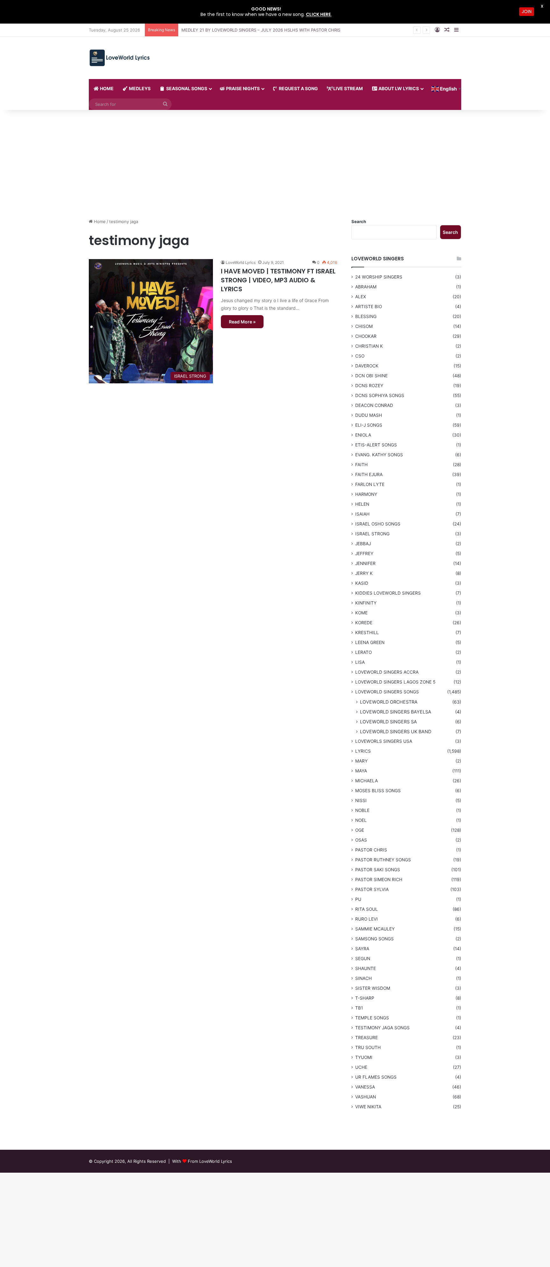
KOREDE (363, 622)
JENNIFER (365, 563)
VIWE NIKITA (368, 1106)
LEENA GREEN (369, 642)
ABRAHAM (366, 286)
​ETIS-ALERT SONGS (376, 444)
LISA (360, 662)
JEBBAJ (363, 543)
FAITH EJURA (369, 474)
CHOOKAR (366, 336)
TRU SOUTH (368, 1047)
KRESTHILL (367, 632)
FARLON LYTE (369, 484)
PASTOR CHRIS (371, 849)
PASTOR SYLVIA (372, 889)
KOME (361, 612)
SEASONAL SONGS (186, 88)
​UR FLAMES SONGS (376, 1077)
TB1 (359, 1007)
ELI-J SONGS (368, 425)
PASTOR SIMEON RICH (378, 879)
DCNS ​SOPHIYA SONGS (379, 395)
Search (358, 221)
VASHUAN (365, 1096)
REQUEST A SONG (298, 88)
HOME (106, 88)
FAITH (361, 464)
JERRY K (364, 573)
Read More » (242, 321)
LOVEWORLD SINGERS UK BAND (395, 731)
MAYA (361, 770)
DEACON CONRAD (374, 405)
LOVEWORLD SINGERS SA (388, 721)
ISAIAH (362, 514)
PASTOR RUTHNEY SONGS (383, 859)
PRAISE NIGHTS (242, 88)
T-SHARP (364, 998)
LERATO (363, 652)
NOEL (361, 820)
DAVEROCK (366, 365)
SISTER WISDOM (372, 988)
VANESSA (365, 1087)
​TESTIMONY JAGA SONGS (382, 1027)
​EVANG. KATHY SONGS (379, 454)
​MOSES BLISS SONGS (378, 790)
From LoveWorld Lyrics (210, 1161)
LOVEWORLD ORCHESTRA (389, 702)
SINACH (363, 978)
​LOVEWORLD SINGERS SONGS (387, 691)
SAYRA (362, 948)
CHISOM (364, 326)
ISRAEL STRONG (372, 533)
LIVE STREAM (347, 88)
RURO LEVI (366, 919)
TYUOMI (363, 1057)
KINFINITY (366, 602)
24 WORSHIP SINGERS (378, 276)
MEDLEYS (139, 88)
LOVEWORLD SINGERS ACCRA (387, 672)
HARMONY (366, 494)
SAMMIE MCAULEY (375, 928)
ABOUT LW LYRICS (398, 88)
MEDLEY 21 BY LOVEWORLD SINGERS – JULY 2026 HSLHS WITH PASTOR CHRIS (260, 30)
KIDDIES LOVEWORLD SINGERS (388, 593)
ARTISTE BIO (368, 306)
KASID (361, 583)
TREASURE (366, 1037)
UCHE (361, 1067)
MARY (361, 761)
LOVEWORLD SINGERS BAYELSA (395, 711)
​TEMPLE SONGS (372, 1017)
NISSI (361, 800)
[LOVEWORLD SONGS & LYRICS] (119, 57)
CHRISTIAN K (369, 346)
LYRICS (363, 751)
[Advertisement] (275, 164)
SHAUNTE (365, 968)
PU (358, 899)
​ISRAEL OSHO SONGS (377, 523)
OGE (359, 830)
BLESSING (366, 316)
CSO (359, 355)
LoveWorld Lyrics (241, 262)
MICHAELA (366, 780)
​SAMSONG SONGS (374, 938)
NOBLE (362, 810)
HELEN (362, 504)
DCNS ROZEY (369, 385)
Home (99, 221)
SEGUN (362, 958)
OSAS (361, 840)
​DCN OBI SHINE (371, 375)
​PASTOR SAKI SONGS (377, 869)
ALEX (360, 296)
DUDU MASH (368, 415)
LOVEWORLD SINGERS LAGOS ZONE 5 (395, 681)
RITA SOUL (366, 909)
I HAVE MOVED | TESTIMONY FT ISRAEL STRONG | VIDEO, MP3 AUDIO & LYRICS (278, 280)
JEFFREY (364, 553)
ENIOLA (363, 435)
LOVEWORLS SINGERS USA (383, 741)
